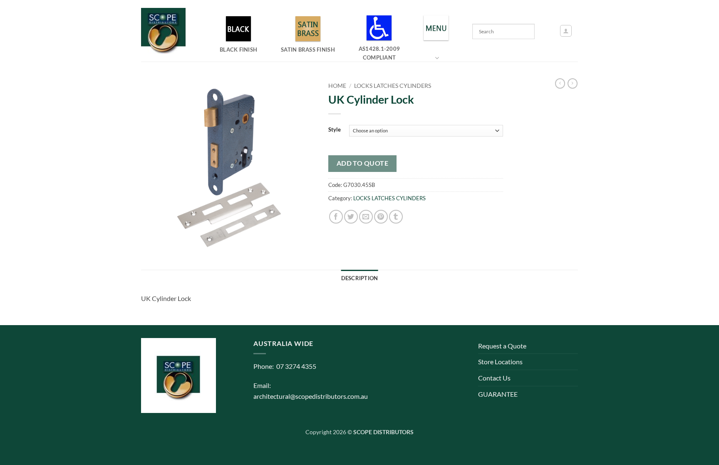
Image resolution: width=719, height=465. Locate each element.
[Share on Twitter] (351, 217)
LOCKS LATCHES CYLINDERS (392, 85)
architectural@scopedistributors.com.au (310, 396)
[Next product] (560, 83)
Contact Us (494, 378)
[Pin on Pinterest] (381, 217)
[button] (566, 31)
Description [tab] (359, 278)
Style (334, 130)
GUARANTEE (498, 394)
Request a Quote (502, 346)
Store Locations (500, 362)
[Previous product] (573, 83)
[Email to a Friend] (366, 217)
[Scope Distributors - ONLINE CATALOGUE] (165, 31)
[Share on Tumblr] (396, 217)
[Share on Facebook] (336, 217)
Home (337, 85)
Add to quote (363, 163)
